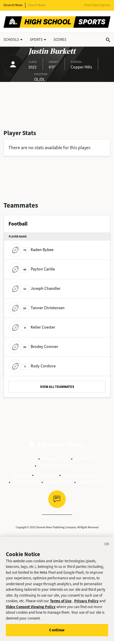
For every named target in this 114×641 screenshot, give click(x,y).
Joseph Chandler (42, 288)
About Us (21, 475)
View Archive (90, 482)
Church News (37, 5)
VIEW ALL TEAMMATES (57, 386)
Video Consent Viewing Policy (31, 606)
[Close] (107, 545)
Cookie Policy (88, 458)
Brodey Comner (40, 346)
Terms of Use (23, 458)
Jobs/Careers (26, 482)
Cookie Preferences (58, 465)
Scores (59, 39)
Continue (57, 629)
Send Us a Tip (58, 482)
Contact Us (46, 475)
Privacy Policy (55, 458)
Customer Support (81, 475)
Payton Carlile (39, 269)
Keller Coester (39, 327)
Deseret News (13, 5)
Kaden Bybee (38, 250)
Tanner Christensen (44, 308)
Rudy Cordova (40, 366)
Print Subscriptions (97, 5)
